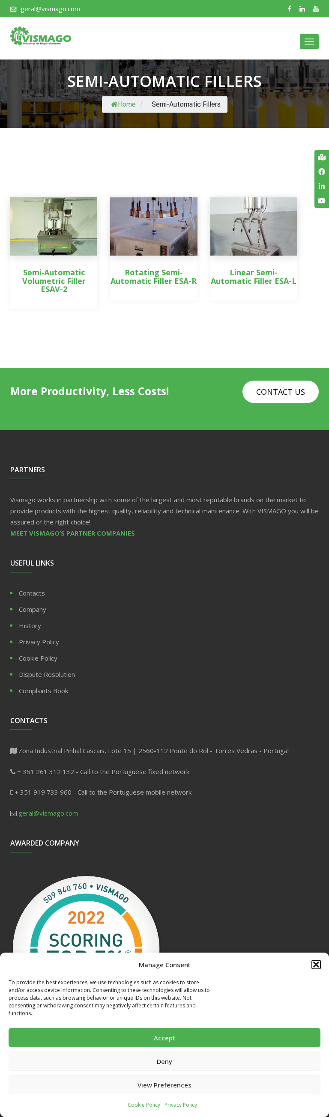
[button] (316, 964)
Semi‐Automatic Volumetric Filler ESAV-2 (54, 281)
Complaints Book (43, 690)
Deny (164, 1061)
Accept (164, 1038)
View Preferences (164, 1085)
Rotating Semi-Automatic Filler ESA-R (154, 276)
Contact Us (280, 392)
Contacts (32, 593)
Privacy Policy (180, 1104)
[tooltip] (321, 157)
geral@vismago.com (50, 8)
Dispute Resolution (47, 674)
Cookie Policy (144, 1104)
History (30, 625)
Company (32, 609)
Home (127, 104)
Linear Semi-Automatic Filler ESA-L (253, 276)
